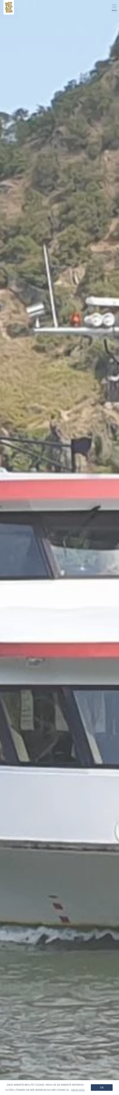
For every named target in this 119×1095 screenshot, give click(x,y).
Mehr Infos (78, 1090)
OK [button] (102, 1087)
